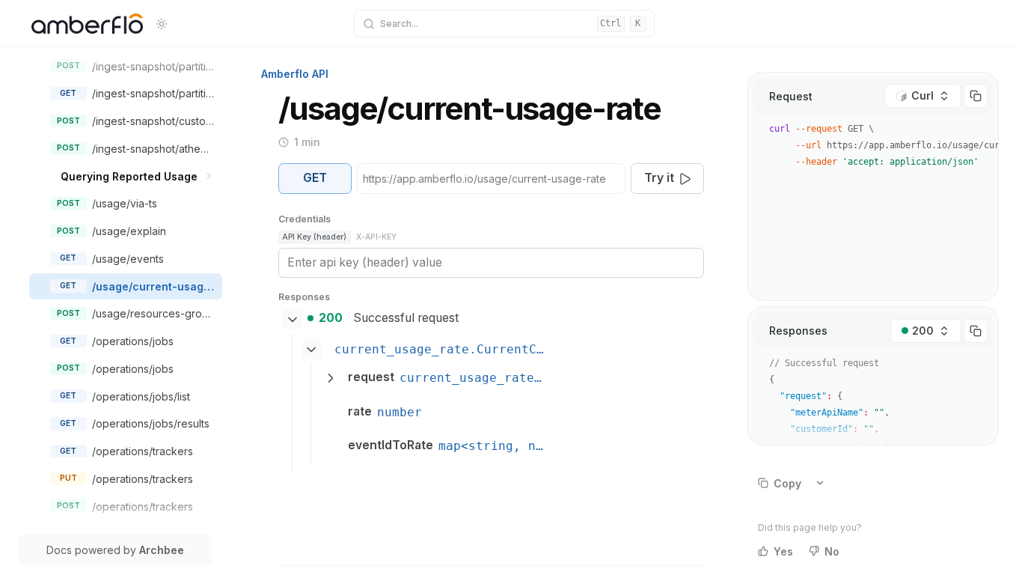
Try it (659, 178)
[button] (209, 176)
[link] (137, 66)
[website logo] (87, 24)
